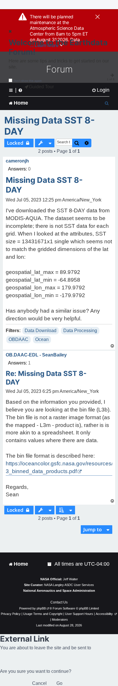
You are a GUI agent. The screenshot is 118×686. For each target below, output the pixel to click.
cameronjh (17, 160)
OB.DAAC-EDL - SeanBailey (36, 354)
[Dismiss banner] (97, 17)
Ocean (42, 339)
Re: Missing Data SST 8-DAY (46, 377)
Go (59, 683)
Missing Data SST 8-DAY (49, 126)
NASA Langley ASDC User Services (69, 585)
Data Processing (80, 330)
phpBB (41, 608)
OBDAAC (18, 339)
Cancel (39, 683)
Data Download (40, 330)
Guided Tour (41, 86)
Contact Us (59, 602)
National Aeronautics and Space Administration (59, 590)
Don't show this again (27, 80)
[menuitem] (100, 90)
